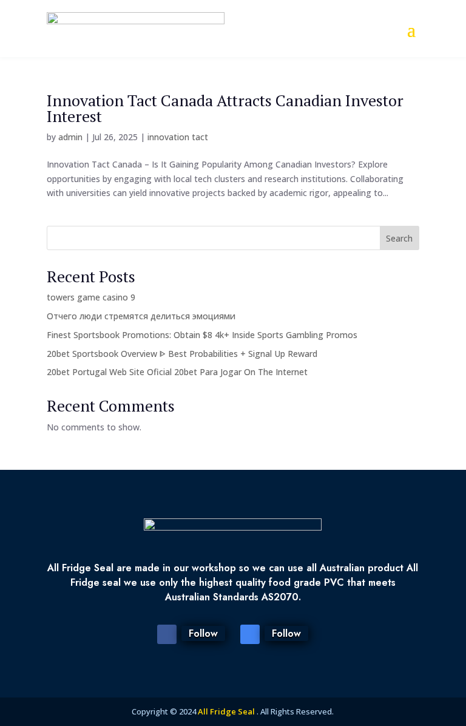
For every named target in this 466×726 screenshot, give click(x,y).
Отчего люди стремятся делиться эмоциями (141, 316)
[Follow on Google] (250, 634)
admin (70, 137)
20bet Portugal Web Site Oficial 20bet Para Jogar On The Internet (177, 372)
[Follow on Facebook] (167, 634)
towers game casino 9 (91, 297)
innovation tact (177, 137)
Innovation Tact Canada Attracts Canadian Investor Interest (225, 108)
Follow (203, 633)
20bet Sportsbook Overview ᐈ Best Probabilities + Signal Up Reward (182, 353)
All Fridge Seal (227, 711)
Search (399, 238)
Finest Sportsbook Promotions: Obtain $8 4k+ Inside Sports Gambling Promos (202, 335)
